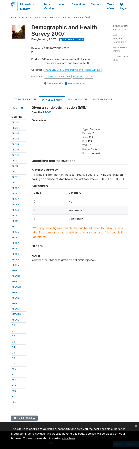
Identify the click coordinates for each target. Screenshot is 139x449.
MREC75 (16, 314)
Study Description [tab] (25, 99)
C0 (13, 325)
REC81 (15, 237)
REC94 (15, 254)
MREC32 (16, 286)
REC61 (15, 221)
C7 (13, 363)
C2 (13, 336)
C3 (13, 341)
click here (68, 438)
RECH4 (15, 144)
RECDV (15, 265)
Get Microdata (72, 39)
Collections (78, 4)
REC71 (15, 226)
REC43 (15, 204)
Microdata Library (27, 6)
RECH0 (15, 122)
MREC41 (16, 292)
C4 (13, 347)
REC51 (15, 215)
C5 (13, 352)
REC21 (15, 171)
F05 (14, 401)
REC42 (15, 199)
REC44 (15, 210)
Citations (96, 4)
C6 (13, 358)
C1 (13, 330)
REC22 (15, 177)
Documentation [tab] (77, 99)
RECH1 (15, 127)
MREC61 (16, 303)
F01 (13, 374)
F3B (14, 391)
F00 (14, 369)
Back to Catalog (25, 418)
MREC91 (16, 319)
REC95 (15, 259)
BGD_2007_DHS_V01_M (61, 17)
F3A (14, 385)
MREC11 (16, 275)
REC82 (15, 243)
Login (123, 8)
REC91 (15, 248)
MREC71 (16, 308)
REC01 (15, 160)
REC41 (15, 193)
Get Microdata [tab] (103, 99)
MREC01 (16, 270)
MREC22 (16, 281)
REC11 (15, 166)
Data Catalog (49, 6)
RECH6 (15, 155)
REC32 (15, 188)
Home (14, 17)
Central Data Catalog (30, 17)
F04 (14, 396)
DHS (45, 17)
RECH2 (15, 133)
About (62, 4)
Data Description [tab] (52, 100)
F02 (14, 380)
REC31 (15, 182)
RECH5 (15, 149)
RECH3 (15, 138)
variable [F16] (83, 17)
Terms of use (111, 6)
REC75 (15, 232)
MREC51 (16, 297)
